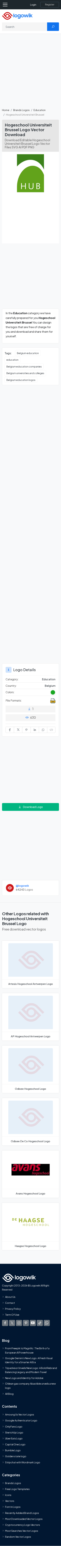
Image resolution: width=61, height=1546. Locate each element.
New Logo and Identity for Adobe (24, 1377)
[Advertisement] (30, 72)
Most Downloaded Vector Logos (24, 1518)
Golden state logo (15, 1456)
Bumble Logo (13, 1450)
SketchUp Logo (14, 1432)
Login (33, 4)
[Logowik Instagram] (19, 1323)
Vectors (9, 1500)
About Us (10, 1296)
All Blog (9, 1393)
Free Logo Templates (17, 1488)
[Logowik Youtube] (33, 1323)
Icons (8, 1494)
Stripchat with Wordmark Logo (22, 1462)
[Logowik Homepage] (17, 15)
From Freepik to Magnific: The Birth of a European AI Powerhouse (27, 1350)
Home (5, 110)
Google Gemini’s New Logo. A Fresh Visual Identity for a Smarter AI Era (29, 1360)
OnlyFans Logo (13, 1426)
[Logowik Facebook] (5, 1323)
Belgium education (28, 353)
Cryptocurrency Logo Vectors (22, 1524)
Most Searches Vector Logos (21, 1530)
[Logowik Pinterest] (26, 1323)
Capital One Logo (15, 1444)
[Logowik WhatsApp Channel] (47, 1323)
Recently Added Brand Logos (22, 1512)
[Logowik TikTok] (40, 1323)
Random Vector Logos (18, 1536)
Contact (10, 1302)
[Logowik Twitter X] (12, 1323)
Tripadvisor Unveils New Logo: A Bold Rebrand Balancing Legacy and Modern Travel (31, 1369)
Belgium (50, 685)
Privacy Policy (13, 1308)
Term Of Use (12, 1314)
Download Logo (33, 807)
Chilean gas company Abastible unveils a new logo (30, 1385)
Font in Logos (13, 1506)
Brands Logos (21, 110)
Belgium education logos (20, 379)
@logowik (22, 885)
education (12, 359)
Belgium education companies (24, 366)
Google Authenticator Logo (21, 1420)
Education (40, 110)
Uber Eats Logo (14, 1438)
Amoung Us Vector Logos (19, 1414)
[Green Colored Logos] (52, 692)
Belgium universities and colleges (25, 373)
